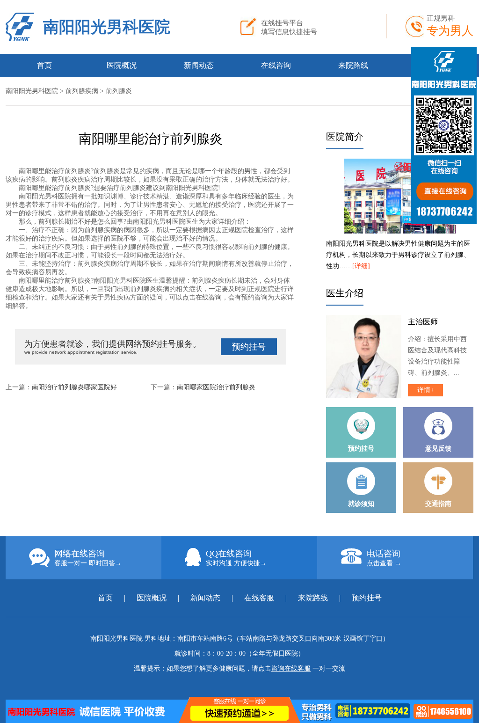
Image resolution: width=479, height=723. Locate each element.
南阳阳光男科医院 (106, 27)
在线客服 (259, 598)
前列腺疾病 (81, 91)
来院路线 (353, 65)
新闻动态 (199, 65)
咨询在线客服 (291, 668)
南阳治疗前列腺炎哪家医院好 (74, 387)
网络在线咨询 (88, 558)
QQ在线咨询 (236, 558)
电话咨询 (384, 558)
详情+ (425, 390)
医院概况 (122, 65)
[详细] (361, 266)
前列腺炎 (119, 91)
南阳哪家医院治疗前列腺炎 (216, 387)
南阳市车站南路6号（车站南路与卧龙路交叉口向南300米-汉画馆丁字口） (283, 638)
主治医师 (423, 322)
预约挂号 (249, 346)
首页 (44, 65)
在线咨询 (276, 65)
